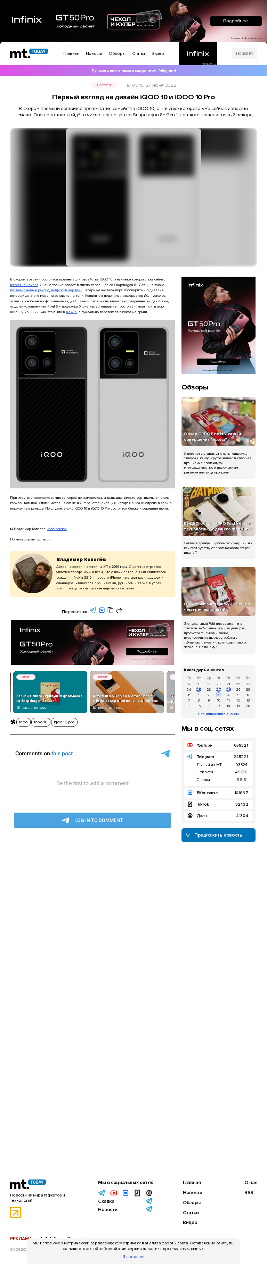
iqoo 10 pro (64, 722)
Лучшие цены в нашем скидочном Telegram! (133, 70)
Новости (104, 85)
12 (238, 700)
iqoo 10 (40, 722)
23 (248, 684)
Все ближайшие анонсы (218, 714)
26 (209, 689)
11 (228, 700)
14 (189, 706)
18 (199, 684)
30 (248, 689)
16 (208, 706)
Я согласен (133, 1256)
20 (218, 684)
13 (248, 700)
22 (238, 684)
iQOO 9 (71, 312)
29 (238, 689)
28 (228, 689)
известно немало (24, 285)
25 (198, 689)
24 (189, 689)
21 (228, 684)
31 (189, 695)
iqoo (23, 722)
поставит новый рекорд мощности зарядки (46, 290)
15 (199, 706)
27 (218, 689)
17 (189, 684)
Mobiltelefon (57, 529)
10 (218, 700)
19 (208, 684)
